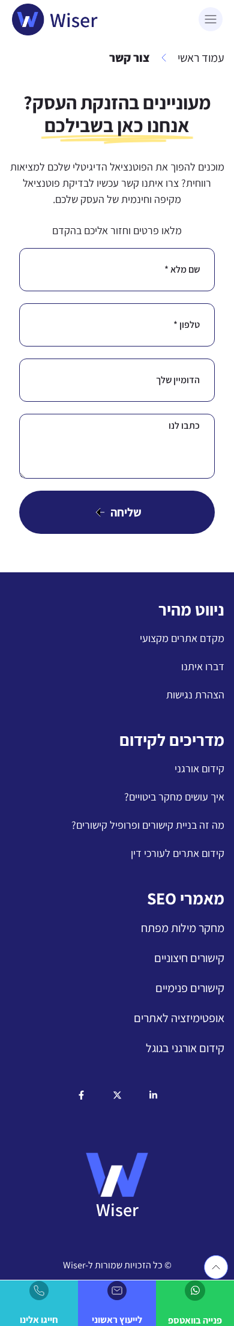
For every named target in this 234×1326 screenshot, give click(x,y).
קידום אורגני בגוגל (185, 1048)
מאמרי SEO (185, 898)
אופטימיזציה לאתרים (179, 1018)
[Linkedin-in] (153, 1095)
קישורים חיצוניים (189, 958)
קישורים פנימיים (189, 988)
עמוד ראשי (201, 57)
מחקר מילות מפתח (182, 928)
